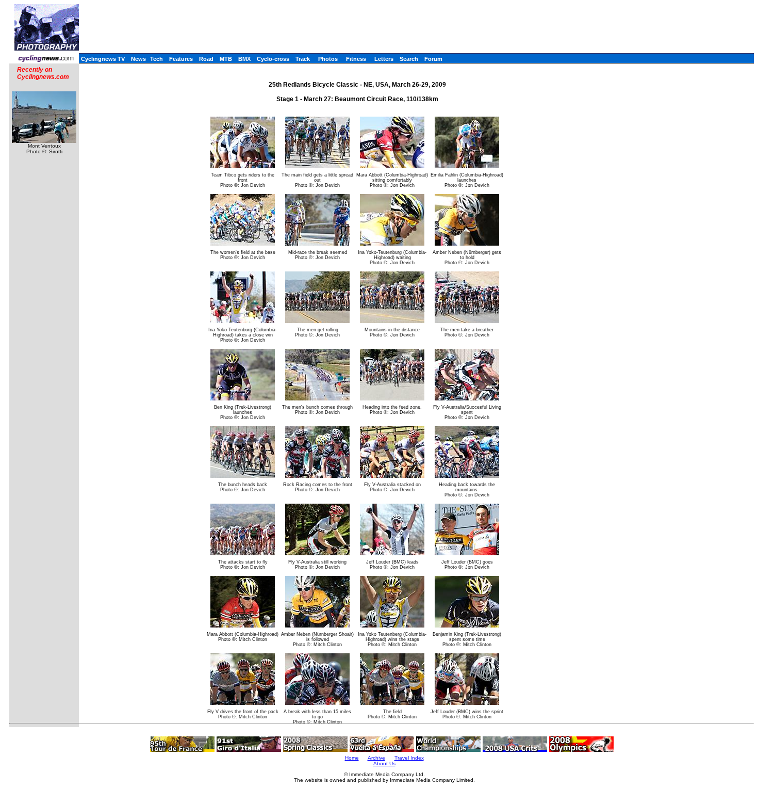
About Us (384, 763)
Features (181, 59)
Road (206, 59)
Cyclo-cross (273, 59)
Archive (376, 758)
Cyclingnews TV (103, 59)
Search (409, 59)
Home (352, 758)
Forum (433, 59)
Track (302, 59)
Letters (383, 59)
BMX (244, 59)
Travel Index (409, 758)
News (138, 59)
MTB (226, 59)
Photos (328, 59)
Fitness (356, 59)
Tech (156, 59)
